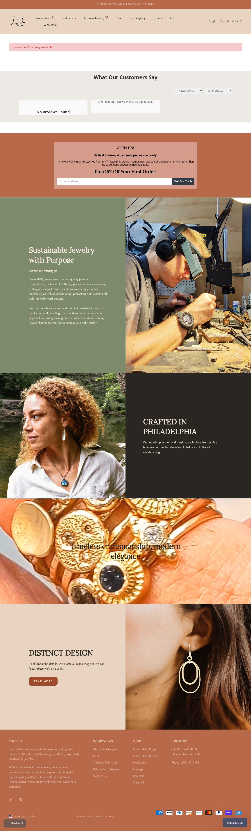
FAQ (96, 756)
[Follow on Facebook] (10, 800)
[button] (235, 822)
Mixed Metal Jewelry (145, 756)
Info (172, 18)
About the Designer (105, 749)
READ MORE (43, 681)
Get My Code (183, 181)
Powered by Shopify (105, 816)
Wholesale (50, 25)
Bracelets (138, 776)
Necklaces (139, 762)
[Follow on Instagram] (20, 800)
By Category (137, 18)
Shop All (138, 782)
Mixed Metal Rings (144, 749)
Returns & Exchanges (106, 769)
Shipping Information (106, 762)
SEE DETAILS (145, 4)
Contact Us (100, 776)
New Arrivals (43, 18)
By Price (158, 18)
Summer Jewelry (94, 18)
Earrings (138, 769)
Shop (119, 18)
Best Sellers (69, 18)
